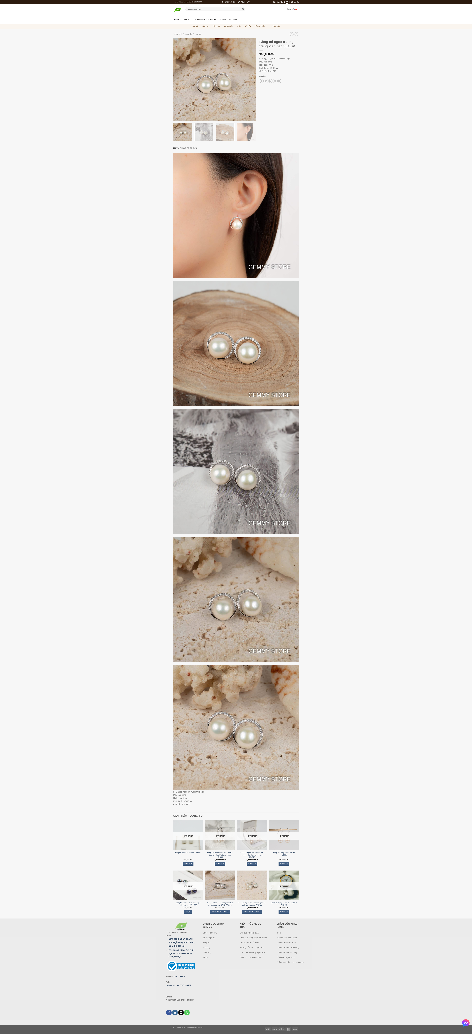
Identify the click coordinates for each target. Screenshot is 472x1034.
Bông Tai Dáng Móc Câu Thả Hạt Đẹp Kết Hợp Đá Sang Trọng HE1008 (220, 855)
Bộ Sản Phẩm (260, 26)
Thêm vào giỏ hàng (220, 911)
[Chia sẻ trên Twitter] (266, 81)
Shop (185, 19)
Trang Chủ (177, 19)
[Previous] (178, 79)
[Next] (251, 79)
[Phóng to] (176, 117)
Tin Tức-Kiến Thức (198, 19)
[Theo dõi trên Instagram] (175, 1012)
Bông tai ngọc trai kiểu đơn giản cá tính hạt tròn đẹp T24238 (252, 904)
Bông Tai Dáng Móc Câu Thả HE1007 (284, 854)
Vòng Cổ (195, 26)
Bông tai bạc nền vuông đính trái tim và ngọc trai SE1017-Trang (220, 904)
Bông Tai (216, 26)
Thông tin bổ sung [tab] (188, 148)
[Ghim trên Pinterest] (275, 81)
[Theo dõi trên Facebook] (169, 1012)
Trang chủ (177, 34)
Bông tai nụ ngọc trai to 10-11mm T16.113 (284, 904)
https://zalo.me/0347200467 (178, 985)
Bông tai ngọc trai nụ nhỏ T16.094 (188, 853)
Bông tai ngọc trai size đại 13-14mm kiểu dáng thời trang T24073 (252, 855)
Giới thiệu (233, 19)
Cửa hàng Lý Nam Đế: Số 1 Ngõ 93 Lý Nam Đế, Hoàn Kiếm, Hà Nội (181, 953)
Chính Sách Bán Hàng (217, 19)
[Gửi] (243, 9)
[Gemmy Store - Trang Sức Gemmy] (177, 9)
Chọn (188, 911)
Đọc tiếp (188, 863)
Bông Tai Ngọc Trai (193, 34)
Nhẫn (239, 26)
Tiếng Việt (290, 9)
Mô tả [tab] (176, 148)
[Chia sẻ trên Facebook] (262, 81)
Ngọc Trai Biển (274, 26)
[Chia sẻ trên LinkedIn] (279, 81)
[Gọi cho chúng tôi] (187, 1012)
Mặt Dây (248, 26)
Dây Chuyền (228, 26)
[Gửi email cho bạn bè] (270, 81)
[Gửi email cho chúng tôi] (181, 1012)
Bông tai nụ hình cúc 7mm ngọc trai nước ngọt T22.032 (188, 904)
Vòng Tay (205, 26)
